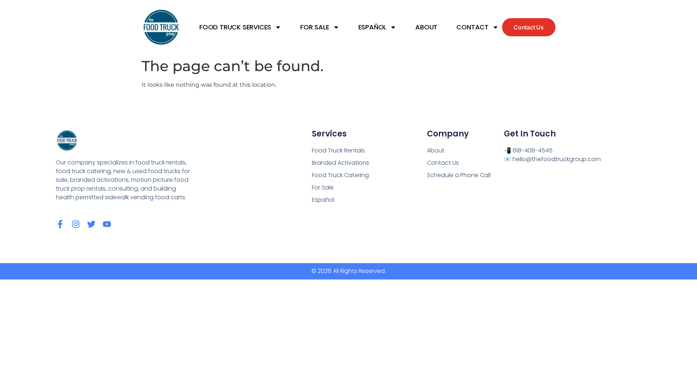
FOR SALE (314, 27)
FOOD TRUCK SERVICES (235, 27)
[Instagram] (76, 224)
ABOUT (426, 27)
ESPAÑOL (372, 27)
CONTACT (472, 27)
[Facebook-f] (60, 224)
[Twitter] (91, 224)
